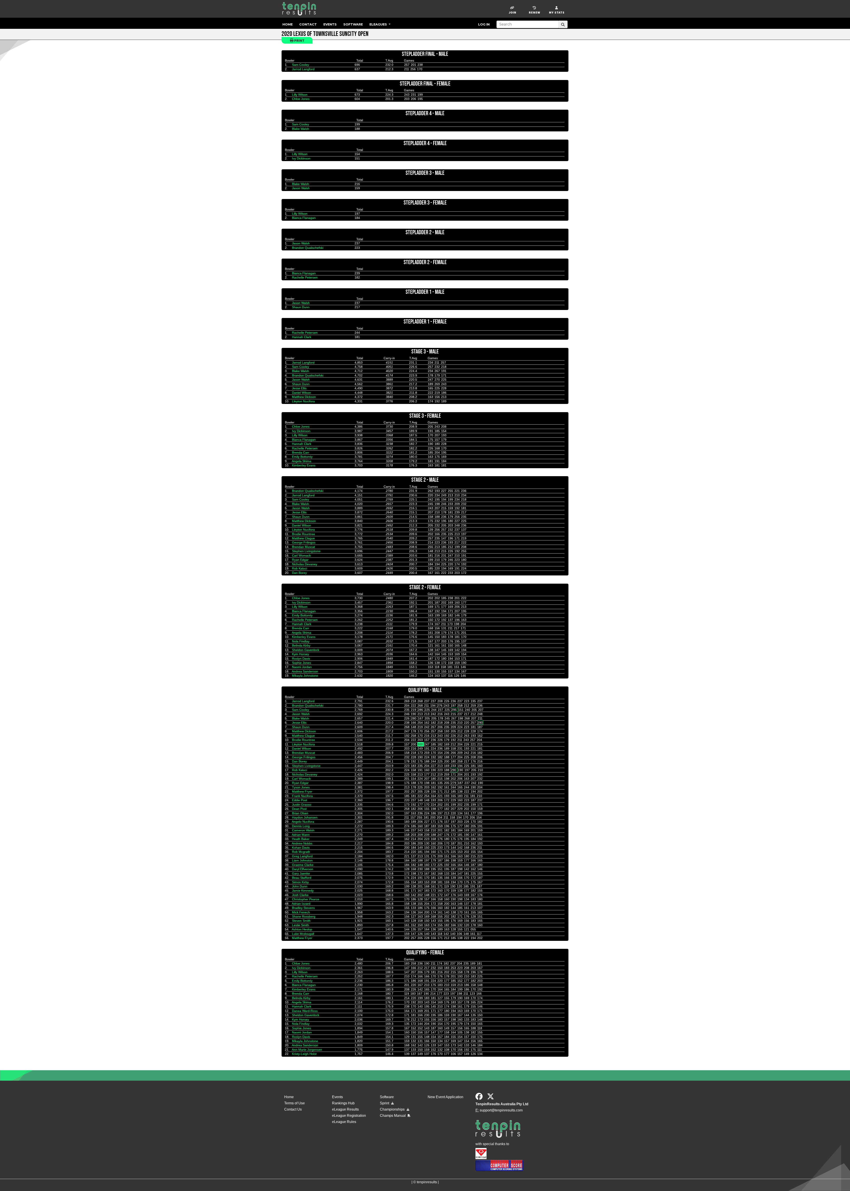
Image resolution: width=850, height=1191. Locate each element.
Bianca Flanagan (304, 218)
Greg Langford (302, 856)
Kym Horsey (300, 654)
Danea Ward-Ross (305, 1011)
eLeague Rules (344, 1122)
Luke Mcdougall (303, 934)
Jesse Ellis (299, 388)
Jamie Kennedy (303, 890)
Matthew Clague (303, 538)
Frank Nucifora (302, 796)
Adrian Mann (301, 834)
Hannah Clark (301, 337)
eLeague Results (345, 1109)
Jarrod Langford (303, 69)
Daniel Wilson (301, 392)
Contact (308, 24)
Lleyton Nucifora (303, 401)
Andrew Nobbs (302, 843)
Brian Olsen (300, 813)
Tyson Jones (301, 787)
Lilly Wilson (299, 94)
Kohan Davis (301, 847)
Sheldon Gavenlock (305, 650)
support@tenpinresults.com (501, 1110)
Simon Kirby (300, 882)
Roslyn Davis (301, 658)
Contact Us (293, 1109)
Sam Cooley (300, 64)
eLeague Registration (349, 1115)
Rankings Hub (343, 1103)
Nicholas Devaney (304, 564)
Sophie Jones (301, 663)
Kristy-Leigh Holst (304, 1054)
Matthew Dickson (304, 397)
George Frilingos (303, 542)
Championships (393, 1109)
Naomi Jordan (302, 667)
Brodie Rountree (303, 534)
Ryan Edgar (300, 559)
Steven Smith (301, 920)
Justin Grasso (301, 804)
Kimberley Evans (303, 465)
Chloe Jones (300, 99)
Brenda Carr (300, 452)
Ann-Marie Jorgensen (307, 1049)
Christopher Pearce (305, 899)
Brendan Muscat (303, 547)
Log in (484, 24)
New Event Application (445, 1097)
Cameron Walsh (303, 830)
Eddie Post (299, 800)
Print (299, 40)
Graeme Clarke (302, 865)
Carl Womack (301, 555)
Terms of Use (294, 1103)
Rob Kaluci (299, 568)
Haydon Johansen (304, 817)
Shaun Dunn (300, 307)
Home (287, 24)
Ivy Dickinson (301, 158)
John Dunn (299, 886)
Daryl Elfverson (302, 869)
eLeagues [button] (378, 24)
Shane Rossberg (303, 916)
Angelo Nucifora (303, 821)
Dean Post (299, 809)
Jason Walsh (301, 188)
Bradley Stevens (303, 908)
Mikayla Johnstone (305, 675)
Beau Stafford (301, 877)
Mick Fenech (301, 912)
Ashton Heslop (302, 929)
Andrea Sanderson (305, 671)
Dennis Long (301, 826)
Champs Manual (393, 1115)
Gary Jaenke (301, 873)
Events (330, 24)
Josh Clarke (300, 895)
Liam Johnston (302, 860)
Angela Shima (301, 461)
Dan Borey (299, 573)
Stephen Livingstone (306, 551)
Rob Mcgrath (301, 852)
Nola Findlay (300, 641)
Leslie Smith (300, 925)
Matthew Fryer (302, 791)
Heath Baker (300, 839)
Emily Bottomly (302, 456)
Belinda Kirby (301, 645)
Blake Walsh (300, 129)
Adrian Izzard (301, 903)
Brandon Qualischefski (307, 248)
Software (353, 24)
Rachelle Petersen (305, 277)
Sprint (385, 1103)
